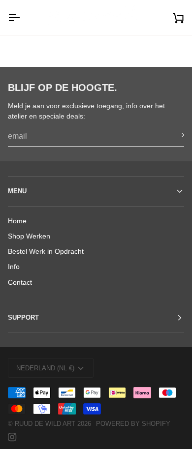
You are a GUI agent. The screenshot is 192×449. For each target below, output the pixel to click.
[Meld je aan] (176, 135)
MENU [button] (17, 191)
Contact (20, 282)
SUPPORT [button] (23, 317)
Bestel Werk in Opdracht (46, 251)
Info (14, 266)
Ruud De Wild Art (45, 423)
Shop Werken (29, 236)
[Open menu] (22, 17)
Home (17, 221)
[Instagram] (12, 437)
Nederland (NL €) (45, 368)
